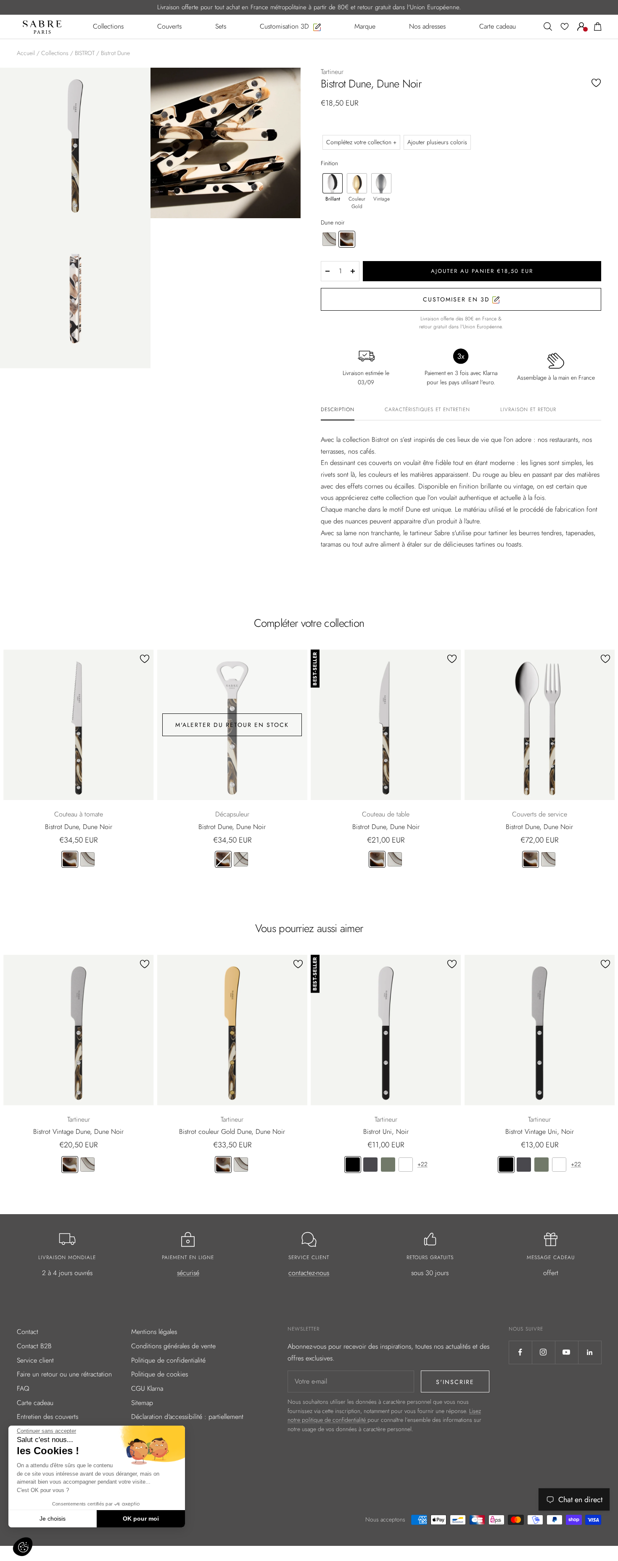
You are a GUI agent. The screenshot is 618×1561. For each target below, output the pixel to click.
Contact (27, 1331)
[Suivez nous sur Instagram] (543, 1352)
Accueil (26, 53)
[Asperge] (388, 1164)
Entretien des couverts (47, 1416)
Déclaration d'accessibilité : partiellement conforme (187, 1422)
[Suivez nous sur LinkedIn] (589, 1352)
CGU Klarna (147, 1388)
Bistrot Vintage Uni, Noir (539, 1131)
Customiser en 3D (457, 299)
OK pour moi (141, 1518)
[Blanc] (405, 1164)
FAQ (23, 1388)
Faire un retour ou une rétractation (64, 1374)
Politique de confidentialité (168, 1360)
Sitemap (142, 1403)
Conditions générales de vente (173, 1346)
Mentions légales (154, 1331)
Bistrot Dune (115, 53)
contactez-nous (308, 1273)
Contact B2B (34, 1346)
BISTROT (85, 53)
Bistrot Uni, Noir (386, 1131)
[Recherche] (548, 26)
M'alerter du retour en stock (232, 725)
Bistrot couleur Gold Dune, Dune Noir (232, 1131)
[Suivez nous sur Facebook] (520, 1352)
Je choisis (53, 1518)
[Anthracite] (370, 1164)
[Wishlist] (564, 26)
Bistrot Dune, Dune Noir (78, 827)
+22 (422, 1164)
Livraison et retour (528, 410)
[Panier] (598, 26)
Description (337, 410)
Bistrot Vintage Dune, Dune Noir (78, 1131)
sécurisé (188, 1273)
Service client (35, 1360)
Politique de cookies (159, 1374)
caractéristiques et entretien (427, 410)
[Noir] (352, 1164)
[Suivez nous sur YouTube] (566, 1352)
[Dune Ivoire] (87, 859)
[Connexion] (581, 26)
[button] (23, 1547)
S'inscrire (455, 1382)
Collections (55, 53)
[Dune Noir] (69, 859)
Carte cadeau (35, 1403)
